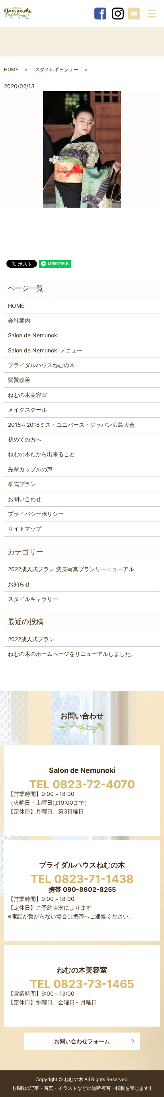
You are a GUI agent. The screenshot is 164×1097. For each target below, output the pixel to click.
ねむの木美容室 (27, 394)
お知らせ (19, 584)
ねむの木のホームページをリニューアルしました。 (72, 653)
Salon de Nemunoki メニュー (45, 350)
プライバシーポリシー (36, 513)
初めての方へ (24, 439)
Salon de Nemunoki (33, 335)
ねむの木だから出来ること (41, 454)
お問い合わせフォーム (82, 1041)
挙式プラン (22, 483)
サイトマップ (24, 528)
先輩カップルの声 (30, 469)
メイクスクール (27, 409)
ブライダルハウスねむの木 (41, 365)
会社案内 (19, 320)
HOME (11, 69)
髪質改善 (19, 379)
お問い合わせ (24, 499)
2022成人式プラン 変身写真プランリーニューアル (71, 569)
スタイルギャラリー (56, 69)
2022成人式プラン (31, 639)
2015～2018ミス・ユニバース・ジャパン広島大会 (71, 424)
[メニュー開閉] (152, 14)
